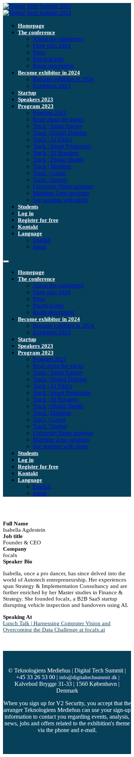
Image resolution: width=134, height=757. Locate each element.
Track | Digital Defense (60, 133)
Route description (53, 66)
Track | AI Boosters (55, 153)
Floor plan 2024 (51, 45)
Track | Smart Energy (58, 126)
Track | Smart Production (62, 146)
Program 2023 (36, 106)
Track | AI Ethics (52, 139)
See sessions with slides (60, 200)
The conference (36, 32)
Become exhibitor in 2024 (49, 73)
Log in (26, 213)
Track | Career (49, 173)
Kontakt (28, 227)
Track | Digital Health (58, 159)
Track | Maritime (52, 166)
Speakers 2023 (35, 99)
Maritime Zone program (61, 193)
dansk (40, 247)
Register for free (38, 220)
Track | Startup (50, 179)
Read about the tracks (58, 119)
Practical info (48, 59)
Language (30, 233)
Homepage (31, 26)
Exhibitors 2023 (51, 86)
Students (28, 207)
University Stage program (63, 186)
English (42, 240)
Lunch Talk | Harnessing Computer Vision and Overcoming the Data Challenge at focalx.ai (57, 626)
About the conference (58, 39)
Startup (27, 93)
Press (39, 52)
